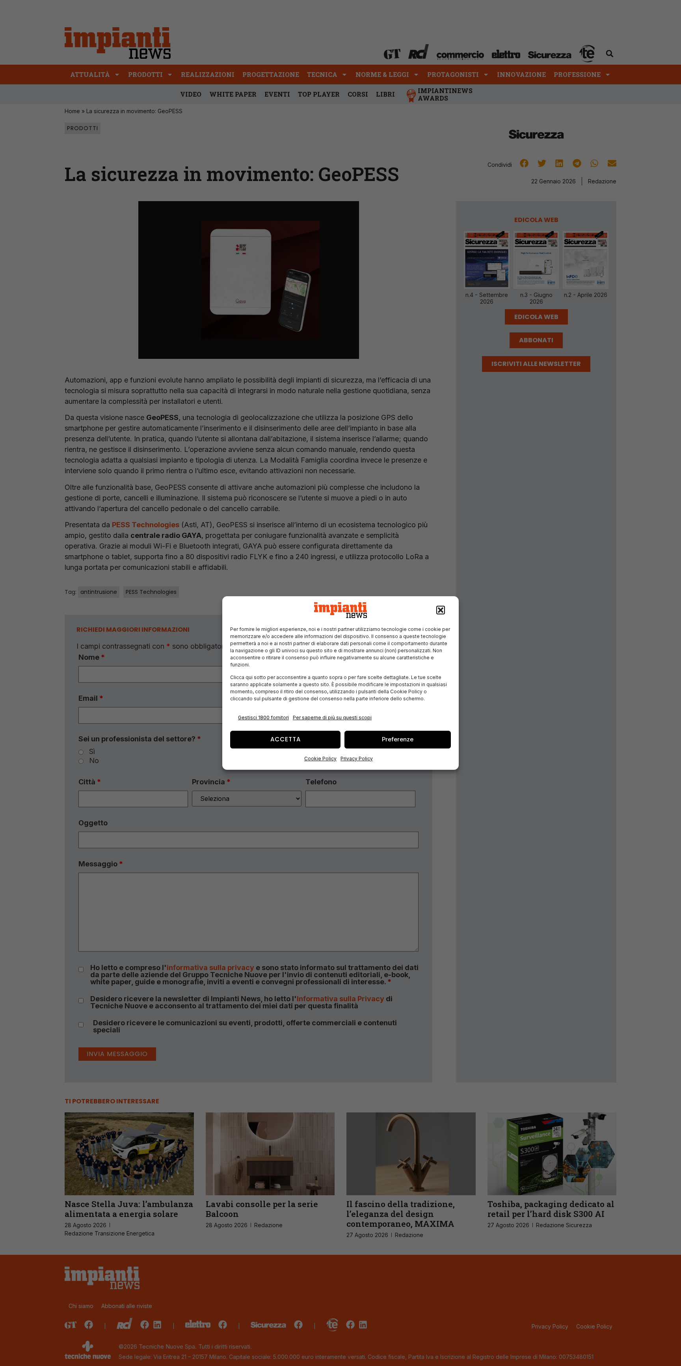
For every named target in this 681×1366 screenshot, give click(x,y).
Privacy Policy (356, 758)
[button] (441, 610)
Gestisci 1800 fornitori (263, 717)
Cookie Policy (320, 758)
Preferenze (397, 739)
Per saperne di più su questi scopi (332, 717)
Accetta (285, 739)
